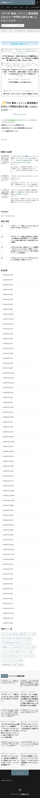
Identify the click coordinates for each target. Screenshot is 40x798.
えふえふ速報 (31, 647)
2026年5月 (6, 289)
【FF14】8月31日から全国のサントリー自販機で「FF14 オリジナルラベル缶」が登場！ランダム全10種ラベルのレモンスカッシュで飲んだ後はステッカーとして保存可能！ (10, 730)
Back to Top (20, 773)
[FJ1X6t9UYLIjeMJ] (20, 114)
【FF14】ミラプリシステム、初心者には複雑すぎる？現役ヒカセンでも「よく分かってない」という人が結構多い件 (10, 760)
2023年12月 (6, 432)
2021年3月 (6, 593)
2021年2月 (6, 598)
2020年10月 (6, 618)
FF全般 (15, 7)
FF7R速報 (20, 634)
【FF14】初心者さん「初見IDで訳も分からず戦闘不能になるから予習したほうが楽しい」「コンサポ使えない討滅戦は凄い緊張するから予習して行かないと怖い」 (20, 58)
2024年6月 (6, 402)
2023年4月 (6, 471)
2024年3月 (6, 417)
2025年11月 (6, 319)
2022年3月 (6, 535)
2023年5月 (6, 466)
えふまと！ (5, 651)
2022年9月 (6, 505)
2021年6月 (6, 579)
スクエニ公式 (30, 656)
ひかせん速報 (14, 651)
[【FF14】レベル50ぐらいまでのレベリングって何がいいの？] (5, 179)
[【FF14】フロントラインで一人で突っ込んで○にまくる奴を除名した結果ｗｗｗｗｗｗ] (5, 261)
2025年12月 (6, 314)
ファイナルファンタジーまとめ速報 (12, 660)
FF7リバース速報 (30, 634)
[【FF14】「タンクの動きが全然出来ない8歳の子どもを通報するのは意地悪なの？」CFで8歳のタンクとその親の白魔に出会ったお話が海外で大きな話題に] (5, 240)
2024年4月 (6, 412)
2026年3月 (6, 299)
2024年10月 (6, 383)
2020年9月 (6, 623)
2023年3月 (6, 476)
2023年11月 (6, 436)
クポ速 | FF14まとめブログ (16, 656)
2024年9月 (6, 387)
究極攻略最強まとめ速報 (9, 664)
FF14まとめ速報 (6, 638)
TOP (2, 7)
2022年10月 (6, 500)
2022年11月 (6, 495)
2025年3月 (6, 358)
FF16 (21, 7)
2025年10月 (6, 324)
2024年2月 (6, 422)
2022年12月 (6, 490)
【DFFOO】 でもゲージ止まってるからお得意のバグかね (20, 93)
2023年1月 (6, 485)
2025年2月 (6, 363)
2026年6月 (6, 284)
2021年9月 (6, 564)
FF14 (27, 7)
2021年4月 (6, 589)
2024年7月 (6, 397)
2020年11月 (6, 613)
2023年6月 (6, 461)
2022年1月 (6, 544)
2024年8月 (6, 392)
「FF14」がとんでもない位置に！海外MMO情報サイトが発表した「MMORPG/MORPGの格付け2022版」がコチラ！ (24, 192)
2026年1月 (6, 309)
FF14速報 (19, 25)
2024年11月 (6, 378)
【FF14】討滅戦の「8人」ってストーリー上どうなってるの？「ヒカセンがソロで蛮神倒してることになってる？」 (29, 760)
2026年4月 (6, 294)
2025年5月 (6, 348)
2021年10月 (6, 559)
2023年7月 (6, 456)
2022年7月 (6, 515)
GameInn (16, 647)
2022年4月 (6, 530)
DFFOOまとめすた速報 (8, 634)
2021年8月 (6, 569)
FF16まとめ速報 (26, 638)
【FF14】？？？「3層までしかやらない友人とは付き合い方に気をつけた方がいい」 (10, 698)
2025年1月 (6, 368)
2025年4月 (6, 353)
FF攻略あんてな (6, 647)
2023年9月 (6, 446)
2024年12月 (6, 373)
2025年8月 (6, 334)
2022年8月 (6, 510)
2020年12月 (6, 608)
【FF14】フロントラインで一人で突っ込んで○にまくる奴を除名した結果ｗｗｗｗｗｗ (29, 727)
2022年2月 (6, 539)
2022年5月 (6, 525)
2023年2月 (6, 481)
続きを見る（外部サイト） (20, 44)
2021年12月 (6, 549)
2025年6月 (6, 343)
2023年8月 (6, 451)
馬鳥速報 (20, 664)
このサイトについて (6, 780)
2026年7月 (6, 280)
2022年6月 (6, 520)
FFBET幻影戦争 (35, 7)
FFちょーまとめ (25, 643)
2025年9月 (6, 329)
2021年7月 (6, 574)
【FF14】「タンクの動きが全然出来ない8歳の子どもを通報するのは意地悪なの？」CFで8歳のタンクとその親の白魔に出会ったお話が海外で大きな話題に (29, 700)
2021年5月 (6, 584)
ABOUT (8, 7)
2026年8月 (6, 275)
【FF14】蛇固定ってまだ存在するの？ (20, 82)
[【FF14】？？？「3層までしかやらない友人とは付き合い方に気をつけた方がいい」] (5, 229)
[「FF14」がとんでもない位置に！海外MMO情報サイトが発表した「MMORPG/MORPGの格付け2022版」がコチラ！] (5, 193)
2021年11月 (6, 554)
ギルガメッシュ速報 (26, 651)
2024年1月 (6, 427)
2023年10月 (6, 441)
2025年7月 (6, 338)
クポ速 (4, 656)
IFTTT (23, 647)
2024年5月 (6, 407)
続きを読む (4, 139)
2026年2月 (6, 304)
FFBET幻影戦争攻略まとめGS (10, 643)
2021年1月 (6, 603)
